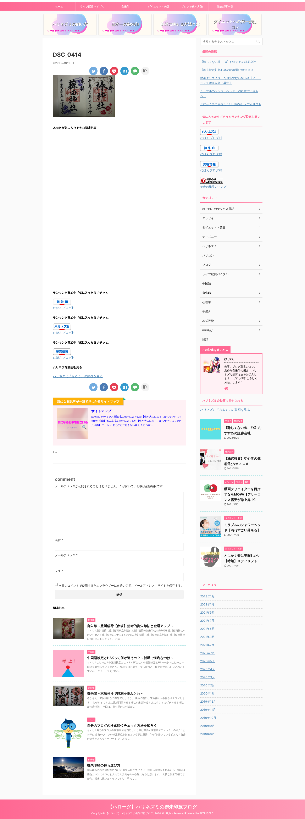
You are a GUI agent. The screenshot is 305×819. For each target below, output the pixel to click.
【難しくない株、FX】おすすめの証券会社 (228, 61)
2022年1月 (207, 604)
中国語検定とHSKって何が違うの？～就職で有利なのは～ (130, 658)
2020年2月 (207, 685)
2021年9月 (207, 612)
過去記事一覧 (225, 6)
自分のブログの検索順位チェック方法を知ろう (122, 725)
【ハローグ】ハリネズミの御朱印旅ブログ (152, 806)
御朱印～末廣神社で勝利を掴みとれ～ (115, 693)
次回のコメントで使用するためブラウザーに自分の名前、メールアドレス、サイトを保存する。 (121, 585)
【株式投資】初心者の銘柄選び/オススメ (227, 70)
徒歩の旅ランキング (213, 186)
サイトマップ (101, 411)
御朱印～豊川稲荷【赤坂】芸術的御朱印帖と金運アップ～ (130, 626)
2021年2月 (207, 645)
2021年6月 (207, 628)
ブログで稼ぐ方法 (192, 6)
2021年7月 (207, 620)
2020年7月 (207, 653)
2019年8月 (207, 734)
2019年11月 (208, 709)
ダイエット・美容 (159, 6)
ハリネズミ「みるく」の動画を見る (78, 376)
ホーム (59, 6)
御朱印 (125, 6)
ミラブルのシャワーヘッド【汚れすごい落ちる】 (229, 93)
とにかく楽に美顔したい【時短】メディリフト (230, 104)
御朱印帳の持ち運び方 (103, 765)
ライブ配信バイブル (92, 6)
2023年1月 (207, 596)
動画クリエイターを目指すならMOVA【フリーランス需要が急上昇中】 (230, 80)
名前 (59, 540)
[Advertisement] (119, 173)
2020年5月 (207, 661)
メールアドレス (66, 555)
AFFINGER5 (206, 813)
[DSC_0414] (124, 71)
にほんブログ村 (64, 308)
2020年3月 (207, 677)
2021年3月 (207, 636)
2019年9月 (207, 725)
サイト (59, 570)
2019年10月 (208, 717)
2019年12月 (208, 701)
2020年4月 (207, 669)
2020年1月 (207, 693)
